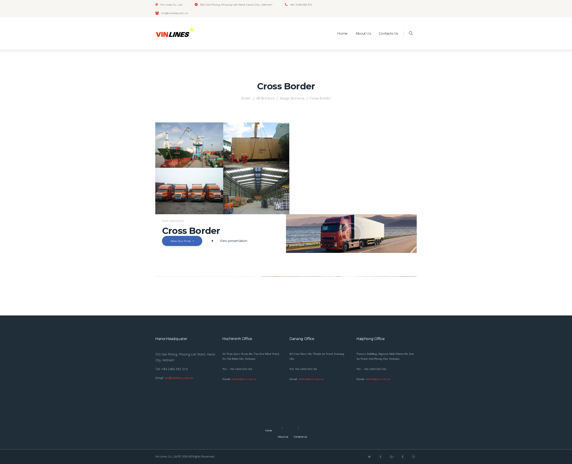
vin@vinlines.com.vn (179, 378)
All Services (265, 98)
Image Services (292, 98)
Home (246, 98)
